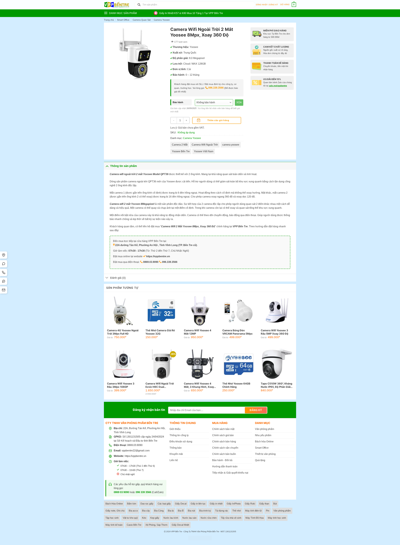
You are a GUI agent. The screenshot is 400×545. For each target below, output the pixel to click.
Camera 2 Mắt (180, 144)
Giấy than (264, 503)
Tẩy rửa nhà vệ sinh (231, 517)
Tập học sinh (112, 517)
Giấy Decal (180, 503)
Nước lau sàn (189, 517)
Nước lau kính (170, 517)
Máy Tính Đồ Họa (254, 517)
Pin (267, 510)
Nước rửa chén (209, 517)
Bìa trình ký (205, 510)
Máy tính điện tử (253, 510)
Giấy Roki (250, 503)
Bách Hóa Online (114, 503)
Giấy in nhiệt (216, 503)
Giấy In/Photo (234, 503)
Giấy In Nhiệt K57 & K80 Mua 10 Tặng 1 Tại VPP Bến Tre (191, 13)
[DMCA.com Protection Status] (200, 538)
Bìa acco (133, 510)
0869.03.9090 (134, 445)
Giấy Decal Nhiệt (180, 524)
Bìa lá (171, 510)
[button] (267, 5)
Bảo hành (178, 102)
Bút (275, 503)
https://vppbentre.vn (135, 456)
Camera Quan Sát (142, 20)
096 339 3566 (143, 492)
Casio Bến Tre (134, 524)
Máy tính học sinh (277, 517)
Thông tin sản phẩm (123, 166)
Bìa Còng (159, 510)
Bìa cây (146, 510)
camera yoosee (230, 144)
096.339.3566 (216, 87)
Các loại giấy (164, 503)
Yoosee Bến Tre (181, 151)
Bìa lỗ (181, 510)
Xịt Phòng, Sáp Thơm (156, 524)
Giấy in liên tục (198, 503)
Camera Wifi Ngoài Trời (205, 144)
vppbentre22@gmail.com (136, 450)
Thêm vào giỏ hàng (218, 120)
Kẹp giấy (154, 517)
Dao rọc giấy (146, 503)
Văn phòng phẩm (282, 510)
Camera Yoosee (162, 20)
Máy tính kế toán (113, 524)
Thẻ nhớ (236, 510)
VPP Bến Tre (176, 531)
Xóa (239, 102)
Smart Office (123, 20)
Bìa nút (191, 510)
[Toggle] (107, 166)
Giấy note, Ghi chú (115, 510)
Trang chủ (109, 20)
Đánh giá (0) (118, 277)
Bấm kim (131, 503)
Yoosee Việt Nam (203, 151)
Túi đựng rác (221, 510)
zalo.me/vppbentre (278, 86)
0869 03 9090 (121, 492)
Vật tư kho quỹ (130, 517)
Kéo (144, 517)
